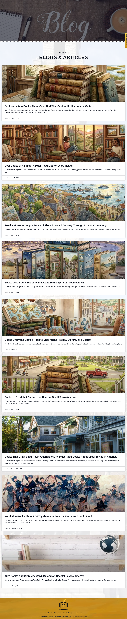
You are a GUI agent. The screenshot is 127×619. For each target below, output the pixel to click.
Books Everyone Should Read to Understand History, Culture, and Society (48, 339)
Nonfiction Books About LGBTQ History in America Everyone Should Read (48, 516)
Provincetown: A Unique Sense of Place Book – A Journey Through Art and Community (56, 225)
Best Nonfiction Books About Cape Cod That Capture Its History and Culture (49, 106)
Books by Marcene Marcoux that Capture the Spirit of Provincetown (44, 282)
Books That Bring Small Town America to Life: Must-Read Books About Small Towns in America (61, 456)
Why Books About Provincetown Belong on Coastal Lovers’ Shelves (44, 576)
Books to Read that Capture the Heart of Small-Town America (40, 397)
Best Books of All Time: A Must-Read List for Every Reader (39, 165)
